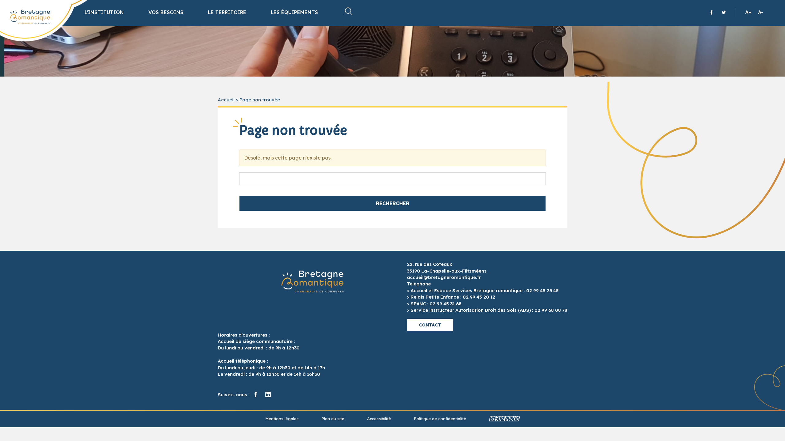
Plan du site (332, 418)
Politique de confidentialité (440, 418)
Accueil (226, 100)
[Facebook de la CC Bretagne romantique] (711, 12)
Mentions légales (282, 418)
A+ (748, 12)
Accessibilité (379, 418)
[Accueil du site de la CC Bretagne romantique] (30, 17)
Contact (430, 325)
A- (760, 12)
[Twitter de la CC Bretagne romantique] (724, 12)
